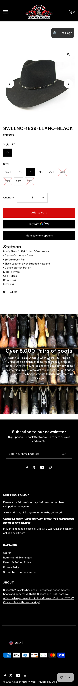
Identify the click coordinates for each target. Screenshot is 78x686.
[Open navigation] (12, 12)
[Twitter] (34, 468)
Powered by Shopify (49, 681)
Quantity (8, 197)
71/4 (51, 171)
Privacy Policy (11, 567)
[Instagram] (50, 468)
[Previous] (9, 83)
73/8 (62, 171)
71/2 (7, 181)
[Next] (68, 83)
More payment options (39, 235)
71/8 (40, 171)
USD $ (19, 642)
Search (7, 552)
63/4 (8, 171)
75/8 (18, 181)
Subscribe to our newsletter (19, 572)
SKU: (6, 292)
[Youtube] (42, 468)
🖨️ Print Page (62, 33)
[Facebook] (27, 468)
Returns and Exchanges (17, 557)
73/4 (29, 181)
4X (7, 152)
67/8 (19, 171)
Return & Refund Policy (17, 562)
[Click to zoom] (68, 54)
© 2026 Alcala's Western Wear (20, 681)
